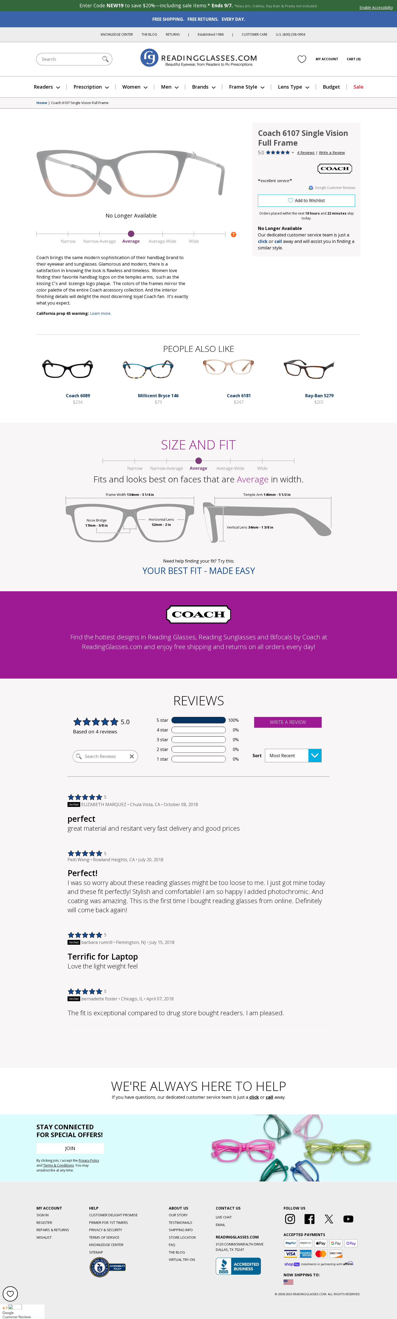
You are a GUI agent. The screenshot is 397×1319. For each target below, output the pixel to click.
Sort (257, 756)
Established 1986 (211, 34)
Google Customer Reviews (335, 187)
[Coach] (335, 168)
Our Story (178, 1215)
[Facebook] (309, 1224)
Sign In (42, 1215)
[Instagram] (290, 1224)
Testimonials (180, 1222)
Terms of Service (104, 1237)
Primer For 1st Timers (108, 1222)
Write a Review (332, 152)
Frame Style (243, 87)
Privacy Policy (89, 1160)
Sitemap (96, 1252)
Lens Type (290, 87)
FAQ (172, 1244)
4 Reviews (306, 152)
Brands (200, 87)
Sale (359, 87)
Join (70, 1148)
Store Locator (182, 1237)
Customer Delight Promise (113, 1215)
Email (220, 1224)
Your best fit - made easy (198, 570)
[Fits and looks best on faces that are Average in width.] (131, 242)
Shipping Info (181, 1229)
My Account (327, 59)
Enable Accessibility (376, 7)
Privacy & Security (105, 1229)
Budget (331, 87)
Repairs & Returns (52, 1229)
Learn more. (100, 313)
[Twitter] (328, 1224)
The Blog (149, 34)
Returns (173, 34)
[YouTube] (348, 1224)
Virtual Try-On (182, 1259)
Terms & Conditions (58, 1165)
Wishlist (44, 1237)
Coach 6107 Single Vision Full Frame (80, 103)
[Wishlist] (301, 59)
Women (131, 87)
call (278, 241)
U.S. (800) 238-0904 (290, 34)
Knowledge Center (117, 34)
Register (44, 1222)
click (254, 1097)
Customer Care (254, 34)
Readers (43, 87)
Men (166, 87)
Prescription (87, 87)
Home (41, 103)
